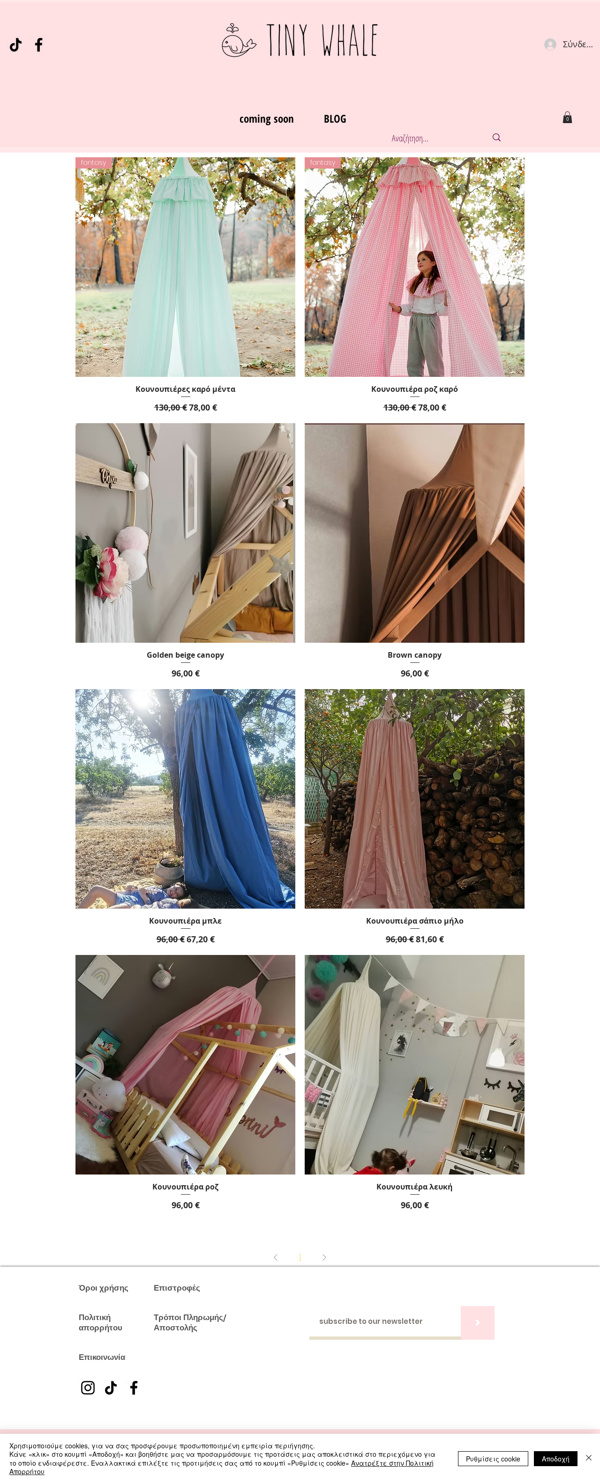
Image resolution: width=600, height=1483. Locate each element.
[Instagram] (88, 1388)
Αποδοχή (556, 1458)
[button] (567, 117)
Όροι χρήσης (103, 1288)
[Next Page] (324, 1257)
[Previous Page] (275, 1257)
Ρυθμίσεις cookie (493, 1458)
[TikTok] (16, 45)
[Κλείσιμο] (588, 1458)
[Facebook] (39, 45)
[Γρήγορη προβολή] (185, 533)
